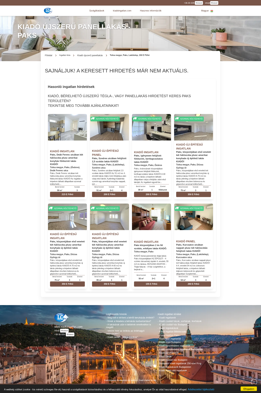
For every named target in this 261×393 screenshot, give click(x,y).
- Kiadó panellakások (168, 353)
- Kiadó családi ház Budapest (172, 324)
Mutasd (199, 3)
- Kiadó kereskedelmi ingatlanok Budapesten (180, 349)
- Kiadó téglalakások (168, 328)
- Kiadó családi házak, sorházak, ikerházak (180, 321)
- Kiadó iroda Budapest (169, 342)
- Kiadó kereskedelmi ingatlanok (174, 345)
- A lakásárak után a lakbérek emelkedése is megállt (128, 326)
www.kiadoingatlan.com (68, 326)
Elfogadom (248, 388)
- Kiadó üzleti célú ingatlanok (172, 370)
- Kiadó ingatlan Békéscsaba (172, 331)
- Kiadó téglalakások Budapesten (174, 367)
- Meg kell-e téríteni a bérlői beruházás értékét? (130, 317)
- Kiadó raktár (165, 356)
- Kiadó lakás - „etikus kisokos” (122, 337)
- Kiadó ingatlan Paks (168, 335)
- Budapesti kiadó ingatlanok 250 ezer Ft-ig (179, 363)
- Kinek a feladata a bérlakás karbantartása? (128, 321)
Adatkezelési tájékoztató (201, 389)
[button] (97, 11)
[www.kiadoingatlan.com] (49, 11)
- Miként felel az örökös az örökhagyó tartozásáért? (125, 332)
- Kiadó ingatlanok (167, 317)
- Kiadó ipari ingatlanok (169, 338)
